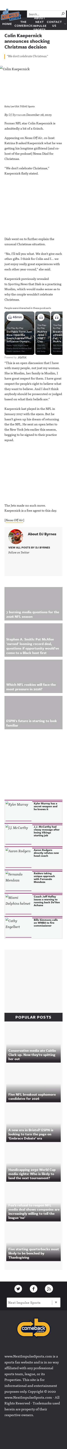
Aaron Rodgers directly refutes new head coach (46, 852)
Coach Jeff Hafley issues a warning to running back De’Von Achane (47, 901)
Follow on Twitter (18, 552)
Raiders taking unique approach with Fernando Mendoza (44, 877)
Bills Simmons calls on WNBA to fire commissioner (46, 922)
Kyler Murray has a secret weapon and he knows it (45, 806)
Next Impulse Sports (24, 1302)
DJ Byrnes (15, 114)
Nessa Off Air (14, 519)
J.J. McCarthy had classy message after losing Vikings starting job (46, 831)
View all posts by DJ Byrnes (29, 547)
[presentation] (18, 811)
